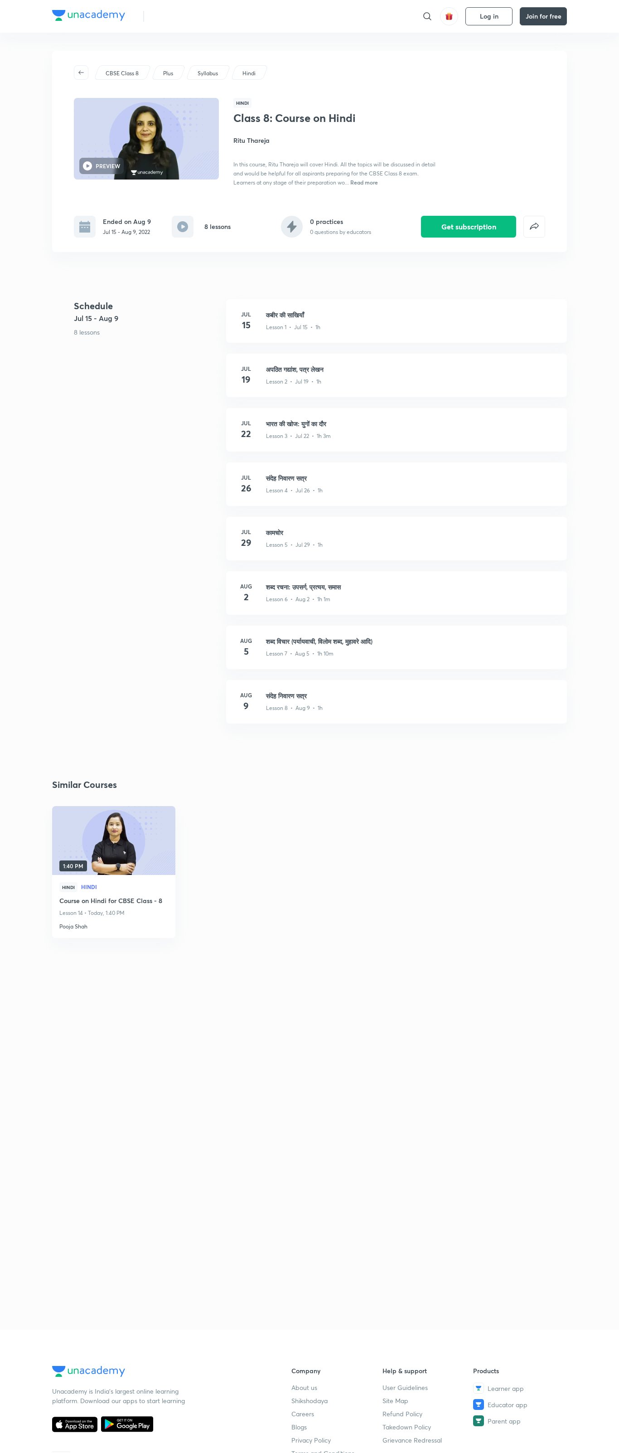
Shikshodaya (309, 1400)
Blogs (299, 1427)
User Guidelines (405, 1387)
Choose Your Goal (191, 16)
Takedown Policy (406, 1427)
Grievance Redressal (412, 1440)
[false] (534, 227)
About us (304, 1387)
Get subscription (468, 226)
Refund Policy (402, 1413)
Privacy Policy (311, 1440)
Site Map (395, 1400)
